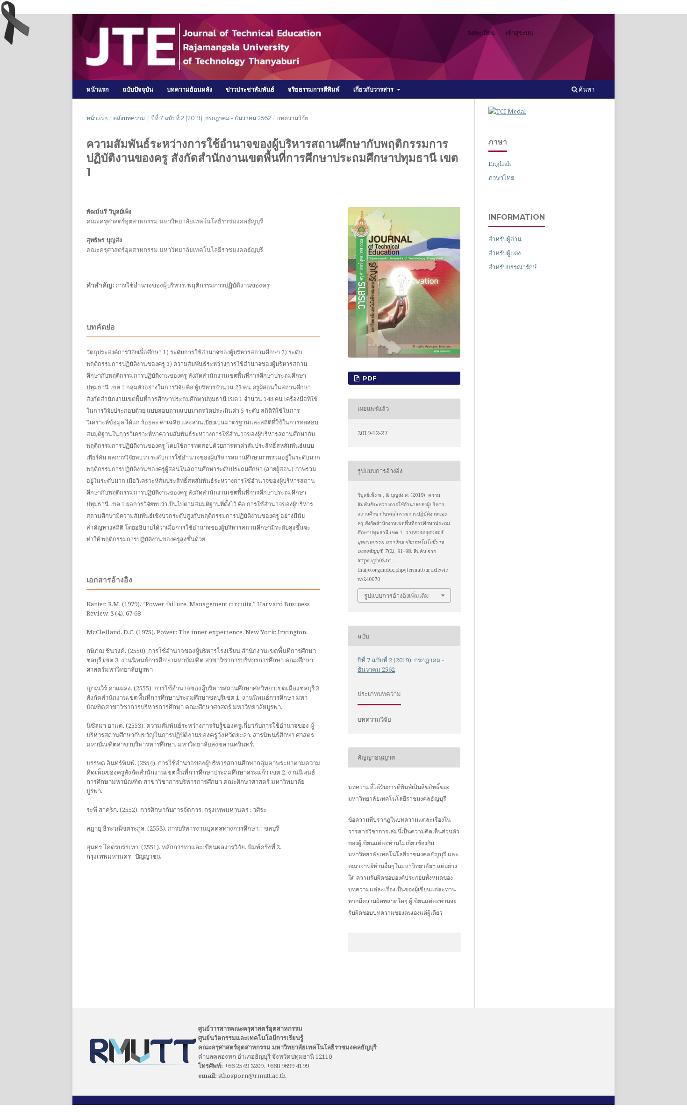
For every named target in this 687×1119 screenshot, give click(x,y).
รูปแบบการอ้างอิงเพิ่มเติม (396, 595)
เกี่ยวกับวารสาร (374, 89)
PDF (369, 378)
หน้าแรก (97, 89)
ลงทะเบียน (481, 32)
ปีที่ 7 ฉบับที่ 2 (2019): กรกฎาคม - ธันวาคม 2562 (211, 118)
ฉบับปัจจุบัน (137, 89)
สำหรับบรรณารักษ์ (512, 267)
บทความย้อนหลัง (189, 89)
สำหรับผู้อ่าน (505, 239)
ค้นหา (585, 89)
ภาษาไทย (501, 177)
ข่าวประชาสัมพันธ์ (250, 89)
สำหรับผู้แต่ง (504, 253)
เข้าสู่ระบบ (519, 32)
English (499, 163)
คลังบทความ (129, 118)
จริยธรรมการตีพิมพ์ (314, 89)
